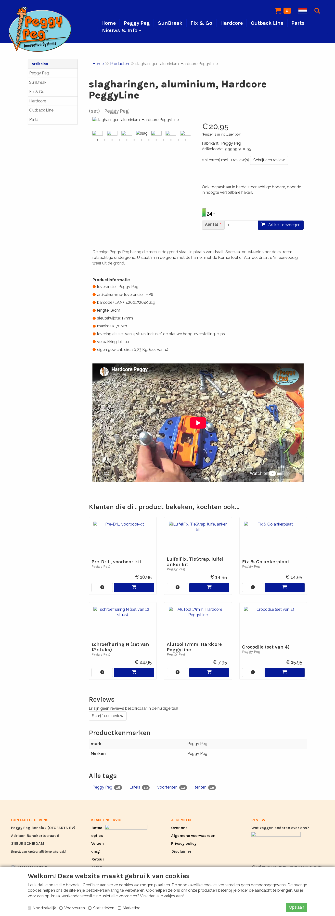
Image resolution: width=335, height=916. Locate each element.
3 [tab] (112, 140)
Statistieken (103, 908)
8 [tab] (148, 140)
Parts (34, 119)
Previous (91, 133)
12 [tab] (178, 140)
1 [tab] (97, 140)
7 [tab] (141, 140)
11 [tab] (170, 140)
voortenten (171, 787)
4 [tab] (119, 140)
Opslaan (296, 907)
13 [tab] (185, 140)
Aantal (211, 224)
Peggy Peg (39, 73)
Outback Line (41, 110)
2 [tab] (104, 140)
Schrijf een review (269, 160)
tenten (204, 787)
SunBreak (37, 82)
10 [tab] (163, 140)
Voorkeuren (74, 908)
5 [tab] (126, 140)
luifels (139, 787)
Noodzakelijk (44, 908)
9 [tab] (156, 140)
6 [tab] (134, 140)
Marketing (132, 908)
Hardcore (37, 101)
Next (191, 133)
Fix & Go (36, 91)
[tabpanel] (141, 133)
